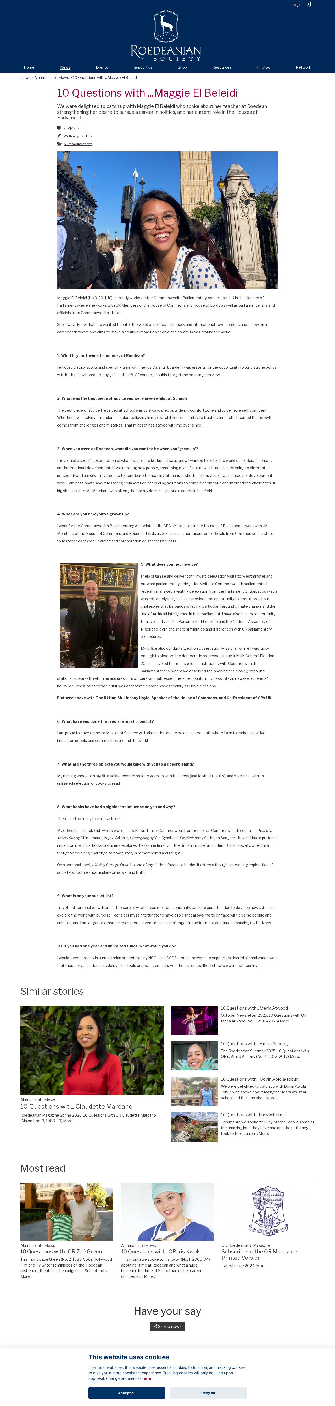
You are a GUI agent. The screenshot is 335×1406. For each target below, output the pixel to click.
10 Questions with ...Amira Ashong (254, 1043)
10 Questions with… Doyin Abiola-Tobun (260, 1079)
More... (69, 1120)
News (25, 77)
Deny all (208, 1393)
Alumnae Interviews (51, 77)
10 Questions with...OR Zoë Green (61, 1251)
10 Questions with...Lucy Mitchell (253, 1114)
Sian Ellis (85, 136)
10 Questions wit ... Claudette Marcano (76, 1106)
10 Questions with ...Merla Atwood (254, 1008)
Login (297, 4)
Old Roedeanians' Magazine (246, 1245)
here (147, 1378)
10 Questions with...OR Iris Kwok (160, 1251)
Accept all (127, 1393)
